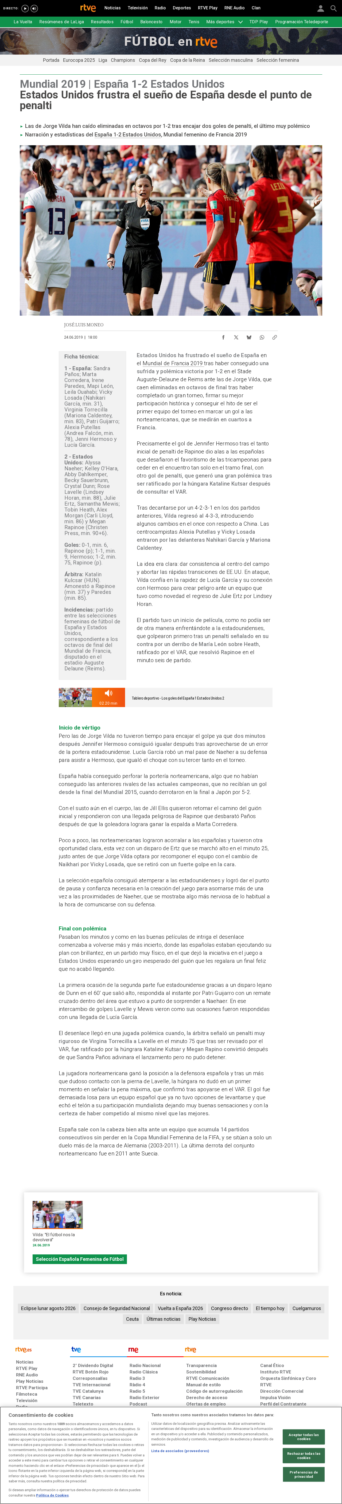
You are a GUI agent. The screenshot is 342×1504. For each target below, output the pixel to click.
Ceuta (132, 1319)
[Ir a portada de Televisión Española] (98, 1351)
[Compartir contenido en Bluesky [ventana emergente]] (249, 336)
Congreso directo (229, 1308)
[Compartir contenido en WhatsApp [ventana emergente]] (261, 336)
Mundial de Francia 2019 (173, 363)
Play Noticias (202, 1319)
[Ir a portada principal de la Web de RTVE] (41, 1349)
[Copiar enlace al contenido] (274, 336)
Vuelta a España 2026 (180, 1308)
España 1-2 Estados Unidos (128, 134)
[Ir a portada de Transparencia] (256, 1351)
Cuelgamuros (307, 1308)
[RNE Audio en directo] (34, 8)
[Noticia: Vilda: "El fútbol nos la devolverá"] (58, 1226)
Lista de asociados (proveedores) (180, 1451)
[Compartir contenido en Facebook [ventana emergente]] (223, 336)
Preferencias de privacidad (304, 1474)
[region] (171, 1455)
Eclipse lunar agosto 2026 (48, 1308)
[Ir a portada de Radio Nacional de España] (155, 1351)
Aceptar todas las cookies (304, 1437)
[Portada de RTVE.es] (88, 8)
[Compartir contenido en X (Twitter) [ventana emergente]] (236, 336)
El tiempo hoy (270, 1308)
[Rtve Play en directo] (25, 8)
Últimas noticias (164, 1319)
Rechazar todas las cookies (303, 1456)
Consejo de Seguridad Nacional (117, 1308)
